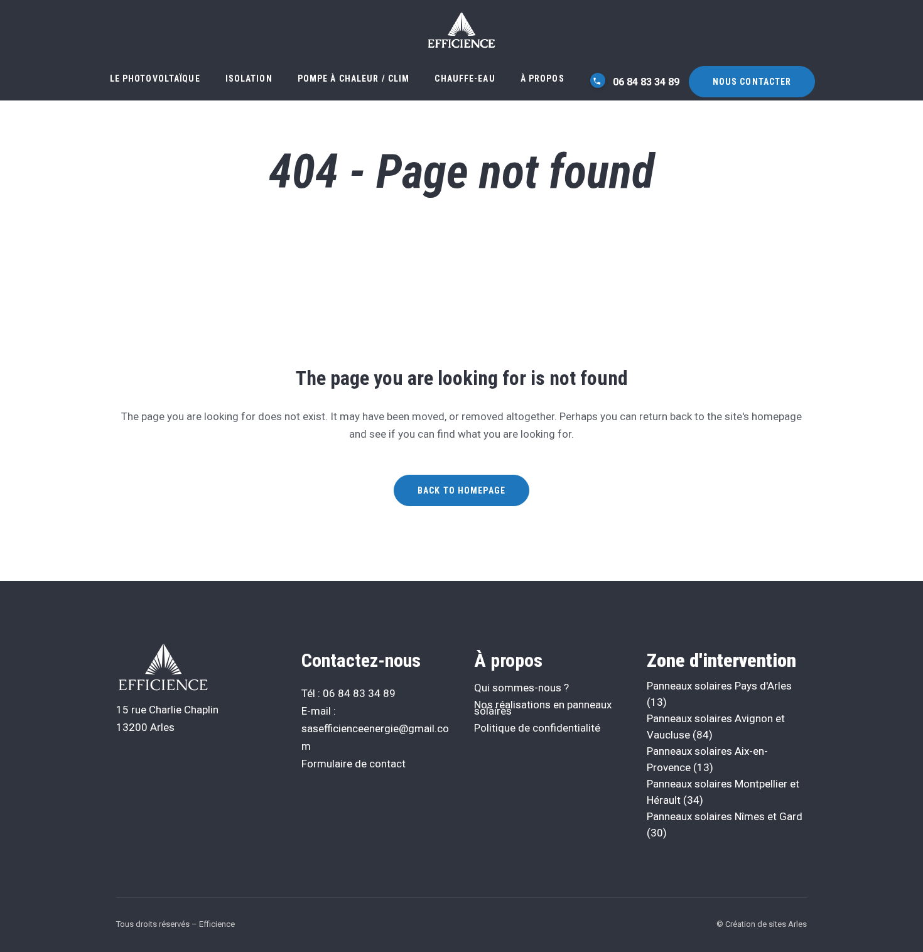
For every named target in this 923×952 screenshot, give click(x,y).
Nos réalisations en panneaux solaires (543, 707)
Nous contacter (752, 82)
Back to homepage (461, 490)
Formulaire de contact (353, 763)
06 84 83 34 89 (644, 82)
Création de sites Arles (766, 924)
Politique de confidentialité (537, 728)
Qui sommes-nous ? (521, 687)
